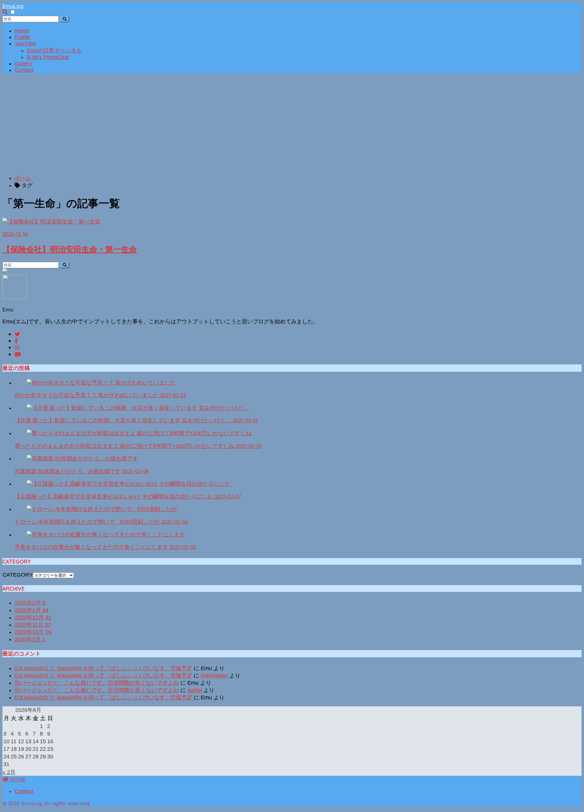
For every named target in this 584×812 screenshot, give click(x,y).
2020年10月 (33, 632)
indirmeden (214, 676)
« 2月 (9, 772)
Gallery (23, 64)
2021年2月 (30, 603)
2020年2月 (30, 639)
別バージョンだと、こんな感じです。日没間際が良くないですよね (97, 683)
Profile (22, 37)
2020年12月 (33, 617)
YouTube (25, 43)
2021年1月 (31, 610)
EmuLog (12, 5)
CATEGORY (17, 575)
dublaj (194, 690)
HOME (17, 779)
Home (22, 31)
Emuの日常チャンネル (54, 50)
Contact (24, 70)
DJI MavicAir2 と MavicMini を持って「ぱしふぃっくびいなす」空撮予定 (103, 668)
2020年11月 (33, 625)
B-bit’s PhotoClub (48, 57)
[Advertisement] (291, 126)
